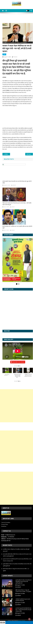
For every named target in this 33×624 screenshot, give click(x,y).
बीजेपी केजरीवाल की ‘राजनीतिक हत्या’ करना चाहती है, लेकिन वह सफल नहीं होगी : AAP (17, 227)
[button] (19, 366)
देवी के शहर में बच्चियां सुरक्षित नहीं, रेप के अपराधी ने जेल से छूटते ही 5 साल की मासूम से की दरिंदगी (29, 154)
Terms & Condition (5, 522)
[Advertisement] (16, 405)
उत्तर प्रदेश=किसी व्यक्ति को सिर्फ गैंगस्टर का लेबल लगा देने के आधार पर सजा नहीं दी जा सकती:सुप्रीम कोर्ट (17, 555)
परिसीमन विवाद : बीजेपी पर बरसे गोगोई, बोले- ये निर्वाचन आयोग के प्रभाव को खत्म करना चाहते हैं (7, 154)
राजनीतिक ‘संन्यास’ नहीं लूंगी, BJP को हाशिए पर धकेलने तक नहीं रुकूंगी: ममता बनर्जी (16, 550)
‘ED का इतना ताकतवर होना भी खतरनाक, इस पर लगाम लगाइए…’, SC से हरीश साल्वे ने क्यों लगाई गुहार (16, 203)
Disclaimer (3, 526)
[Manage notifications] (29, 619)
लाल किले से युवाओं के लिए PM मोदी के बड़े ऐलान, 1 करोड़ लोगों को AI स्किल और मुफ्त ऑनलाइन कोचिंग (23, 610)
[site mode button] (27, 10)
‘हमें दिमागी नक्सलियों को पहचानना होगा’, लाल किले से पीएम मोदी (23, 600)
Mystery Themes (21, 620)
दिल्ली (4, 54)
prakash (15, 56)
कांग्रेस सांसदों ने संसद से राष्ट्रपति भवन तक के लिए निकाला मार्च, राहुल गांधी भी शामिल (16, 182)
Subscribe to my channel (18, 362)
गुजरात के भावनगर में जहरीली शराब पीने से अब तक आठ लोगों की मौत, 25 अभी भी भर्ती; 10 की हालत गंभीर (17, 560)
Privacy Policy (4, 524)
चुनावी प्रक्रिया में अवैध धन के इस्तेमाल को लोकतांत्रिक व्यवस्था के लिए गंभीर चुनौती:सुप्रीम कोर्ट (17, 564)
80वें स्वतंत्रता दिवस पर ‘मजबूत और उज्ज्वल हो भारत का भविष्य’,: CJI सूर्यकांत (16, 569)
